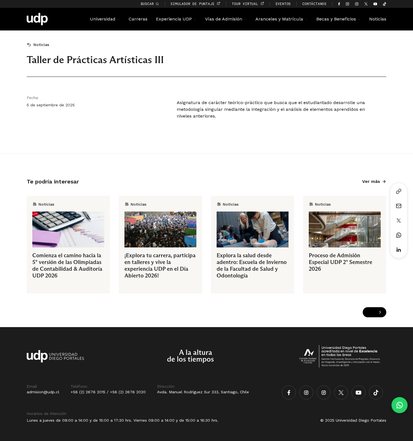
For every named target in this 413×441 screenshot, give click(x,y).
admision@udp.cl (43, 392)
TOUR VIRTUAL (246, 4)
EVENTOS (283, 4)
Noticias (377, 19)
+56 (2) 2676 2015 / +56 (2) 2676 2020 (108, 392)
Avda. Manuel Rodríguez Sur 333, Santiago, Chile (203, 392)
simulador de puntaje (194, 4)
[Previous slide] (369, 312)
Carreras (138, 19)
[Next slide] (380, 312)
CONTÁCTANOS (314, 4)
